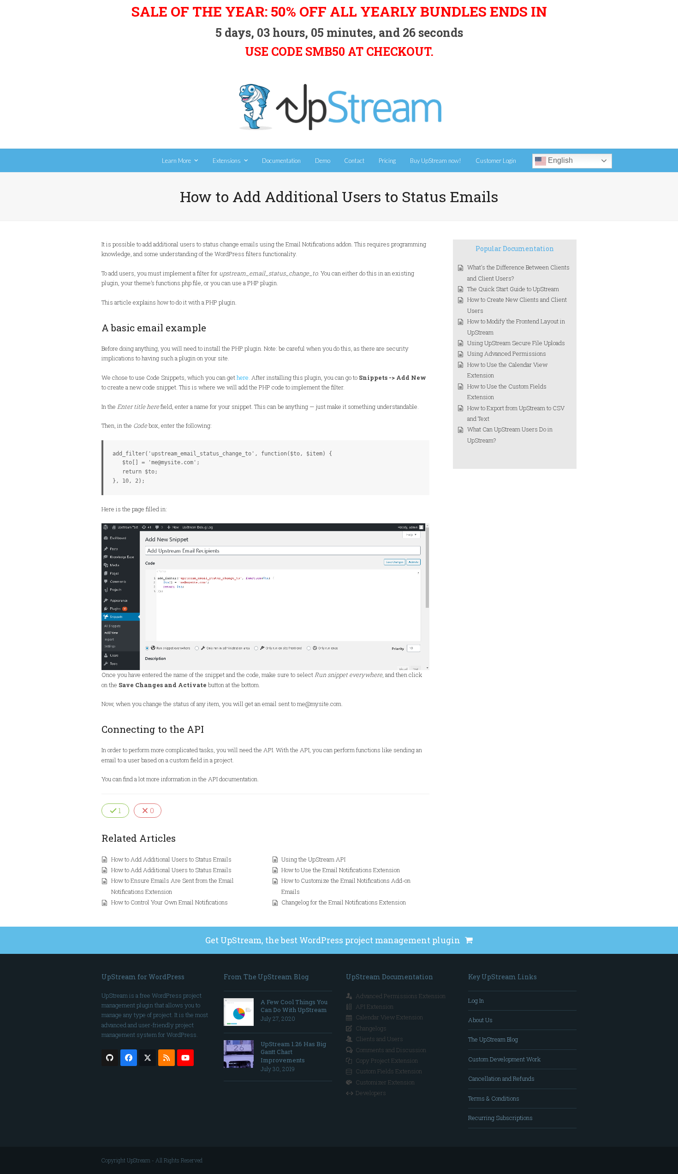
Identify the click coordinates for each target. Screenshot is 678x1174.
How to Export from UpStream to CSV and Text (516, 413)
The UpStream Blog (493, 1039)
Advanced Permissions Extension (401, 996)
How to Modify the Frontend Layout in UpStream (516, 326)
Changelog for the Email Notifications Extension (343, 902)
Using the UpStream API (313, 859)
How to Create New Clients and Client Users (517, 304)
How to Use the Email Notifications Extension (340, 870)
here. (243, 377)
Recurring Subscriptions (500, 1118)
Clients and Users (379, 1039)
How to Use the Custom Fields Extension (507, 391)
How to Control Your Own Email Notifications (169, 902)
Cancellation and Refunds (501, 1078)
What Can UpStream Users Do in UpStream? (510, 434)
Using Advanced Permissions (506, 353)
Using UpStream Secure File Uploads (516, 343)
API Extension (374, 1006)
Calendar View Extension (389, 1017)
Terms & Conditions (493, 1098)
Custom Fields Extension (389, 1071)
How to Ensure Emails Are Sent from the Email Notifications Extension (172, 885)
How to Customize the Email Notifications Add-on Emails (345, 885)
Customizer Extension (385, 1082)
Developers (371, 1093)
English (559, 160)
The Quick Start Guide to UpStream (513, 289)
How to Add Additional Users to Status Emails (171, 859)
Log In (476, 1000)
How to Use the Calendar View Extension (507, 369)
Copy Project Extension (387, 1060)
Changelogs (371, 1028)
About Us (480, 1020)
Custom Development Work (504, 1059)
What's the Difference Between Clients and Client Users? (518, 272)
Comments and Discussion (391, 1050)
